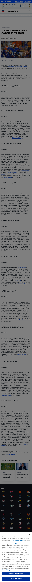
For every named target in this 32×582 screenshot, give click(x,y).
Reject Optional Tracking (16, 573)
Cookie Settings (6, 570)
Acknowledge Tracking (16, 578)
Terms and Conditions (18, 540)
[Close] (30, 534)
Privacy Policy (14, 544)
